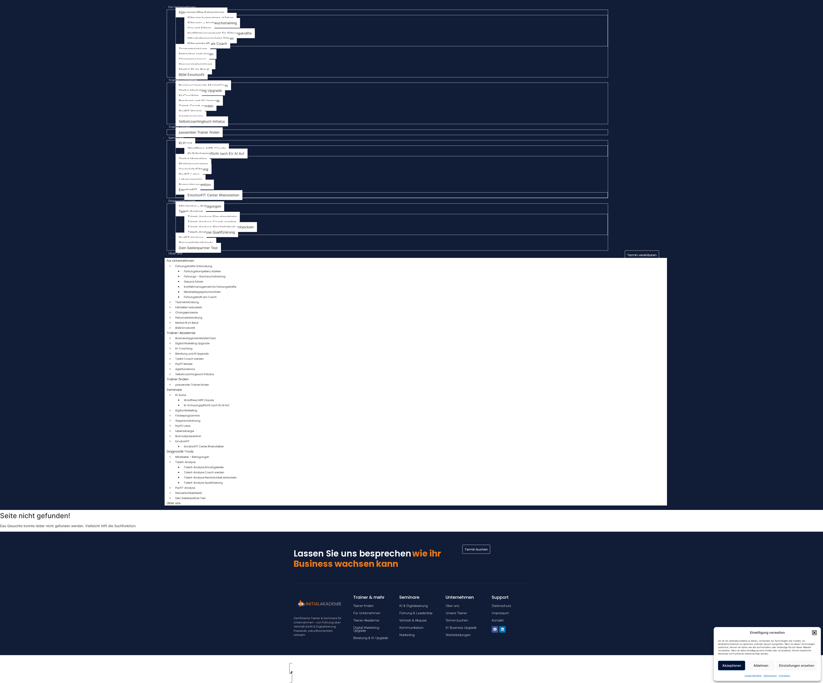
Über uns (175, 253)
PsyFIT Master (190, 111)
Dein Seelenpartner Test (198, 248)
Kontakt (498, 620)
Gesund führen (199, 28)
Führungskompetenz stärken (210, 18)
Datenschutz (770, 675)
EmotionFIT (188, 190)
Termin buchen (457, 620)
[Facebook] (495, 629)
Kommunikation (411, 628)
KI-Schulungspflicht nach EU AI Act (216, 153)
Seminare (176, 137)
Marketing (407, 635)
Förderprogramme (193, 164)
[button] (814, 632)
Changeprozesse (192, 59)
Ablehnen (761, 665)
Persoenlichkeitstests (196, 243)
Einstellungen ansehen (796, 665)
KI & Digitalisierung (413, 606)
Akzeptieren (731, 665)
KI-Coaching (189, 95)
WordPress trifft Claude (207, 148)
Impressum (784, 675)
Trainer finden (179, 127)
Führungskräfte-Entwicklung (201, 12)
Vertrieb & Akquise (413, 620)
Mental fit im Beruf (194, 69)
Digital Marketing (193, 159)
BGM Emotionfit (191, 74)
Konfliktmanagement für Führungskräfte (220, 33)
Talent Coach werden (196, 106)
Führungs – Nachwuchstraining (212, 23)
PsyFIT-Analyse (191, 237)
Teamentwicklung (193, 49)
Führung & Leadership (416, 613)
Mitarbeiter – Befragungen (200, 206)
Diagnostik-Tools (181, 201)
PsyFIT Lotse (189, 174)
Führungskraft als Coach (207, 43)
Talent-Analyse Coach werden (212, 222)
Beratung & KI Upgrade (370, 638)
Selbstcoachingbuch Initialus (202, 121)
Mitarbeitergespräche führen (211, 38)
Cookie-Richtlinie (753, 675)
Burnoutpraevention (195, 184)
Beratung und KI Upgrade (199, 101)
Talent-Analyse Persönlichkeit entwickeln (221, 227)
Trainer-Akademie (182, 80)
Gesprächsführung (193, 169)
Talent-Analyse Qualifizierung (211, 232)
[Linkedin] (502, 629)
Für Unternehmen (182, 7)
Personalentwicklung (195, 64)
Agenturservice (191, 116)
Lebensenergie (190, 179)
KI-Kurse (185, 143)
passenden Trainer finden (199, 132)
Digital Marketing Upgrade (200, 90)
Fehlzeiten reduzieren (196, 54)
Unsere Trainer (456, 613)
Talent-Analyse (191, 211)
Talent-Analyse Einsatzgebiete (212, 217)
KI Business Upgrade (461, 628)
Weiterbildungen (458, 635)
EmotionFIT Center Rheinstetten (213, 195)
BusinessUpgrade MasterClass (203, 85)
